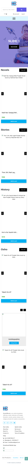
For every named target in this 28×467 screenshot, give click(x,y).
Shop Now (14, 343)
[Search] (21, 10)
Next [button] (25, 93)
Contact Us (6, 433)
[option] (14, 98)
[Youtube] (14, 423)
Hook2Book (15, 457)
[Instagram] (7, 423)
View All (23, 70)
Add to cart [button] (14, 121)
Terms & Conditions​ (19, 433)
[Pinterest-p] (11, 423)
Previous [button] (2, 93)
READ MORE (14, 46)
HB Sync (22, 457)
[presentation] (21, 310)
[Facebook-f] (4, 423)
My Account (17, 429)
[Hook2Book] (14, 4)
